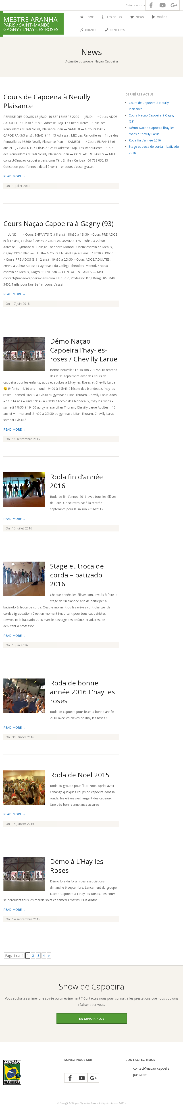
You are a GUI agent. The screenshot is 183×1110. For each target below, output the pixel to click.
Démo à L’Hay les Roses (76, 866)
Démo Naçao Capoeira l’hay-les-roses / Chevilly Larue (83, 349)
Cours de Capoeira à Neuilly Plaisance (46, 101)
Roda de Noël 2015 (79, 774)
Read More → (14, 176)
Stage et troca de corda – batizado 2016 (77, 574)
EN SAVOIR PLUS (91, 1019)
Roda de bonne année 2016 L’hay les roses (82, 691)
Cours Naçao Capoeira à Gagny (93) (58, 223)
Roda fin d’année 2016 (76, 481)
